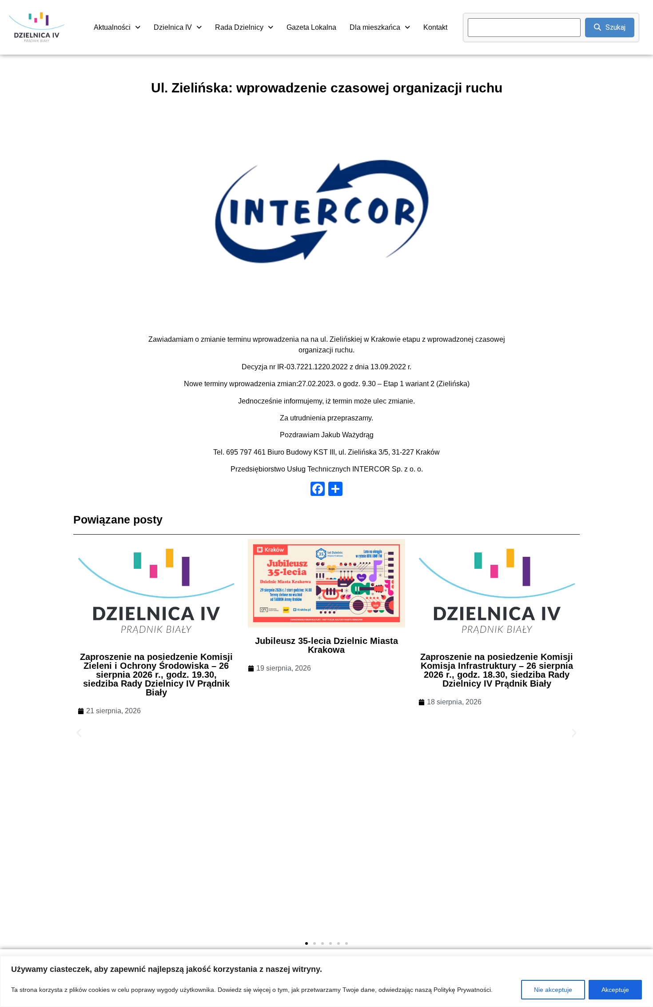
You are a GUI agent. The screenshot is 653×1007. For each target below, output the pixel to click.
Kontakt (435, 27)
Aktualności (112, 27)
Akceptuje (615, 989)
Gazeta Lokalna (311, 27)
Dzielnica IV (173, 27)
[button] (117, 27)
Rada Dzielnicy (239, 27)
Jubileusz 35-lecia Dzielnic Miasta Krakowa (326, 645)
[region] (326, 981)
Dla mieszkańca (375, 27)
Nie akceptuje (553, 989)
